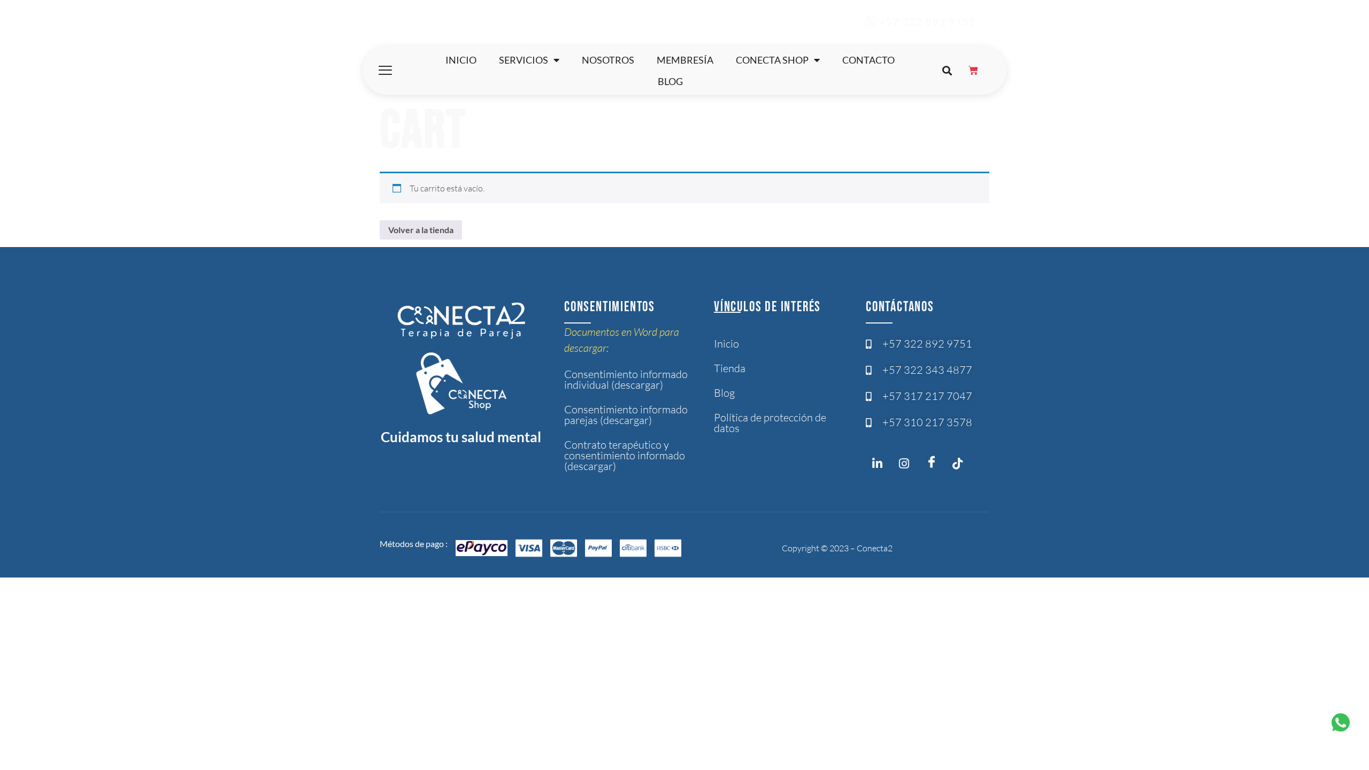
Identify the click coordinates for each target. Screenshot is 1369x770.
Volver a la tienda (420, 230)
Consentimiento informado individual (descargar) (626, 379)
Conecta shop (772, 60)
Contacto (868, 60)
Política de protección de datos (770, 423)
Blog (670, 81)
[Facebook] (934, 463)
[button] (947, 71)
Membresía (685, 60)
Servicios (523, 60)
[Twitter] (960, 466)
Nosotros (608, 60)
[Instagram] (880, 466)
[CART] (973, 70)
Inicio (460, 60)
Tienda (729, 368)
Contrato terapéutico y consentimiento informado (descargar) (624, 455)
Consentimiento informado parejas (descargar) (626, 415)
